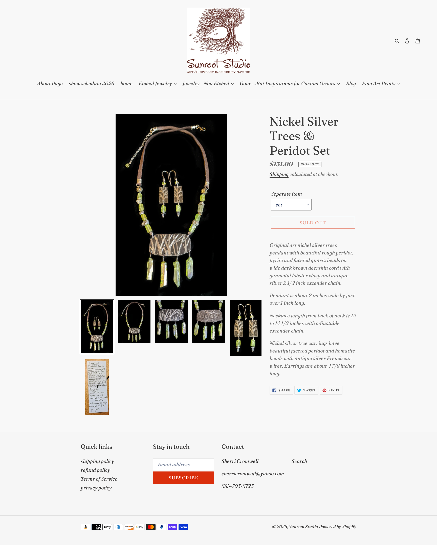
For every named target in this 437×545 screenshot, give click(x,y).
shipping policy (97, 461)
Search (299, 461)
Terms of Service (99, 479)
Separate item (286, 194)
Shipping (279, 174)
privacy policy (96, 487)
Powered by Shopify (337, 526)
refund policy (95, 470)
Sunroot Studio (303, 526)
